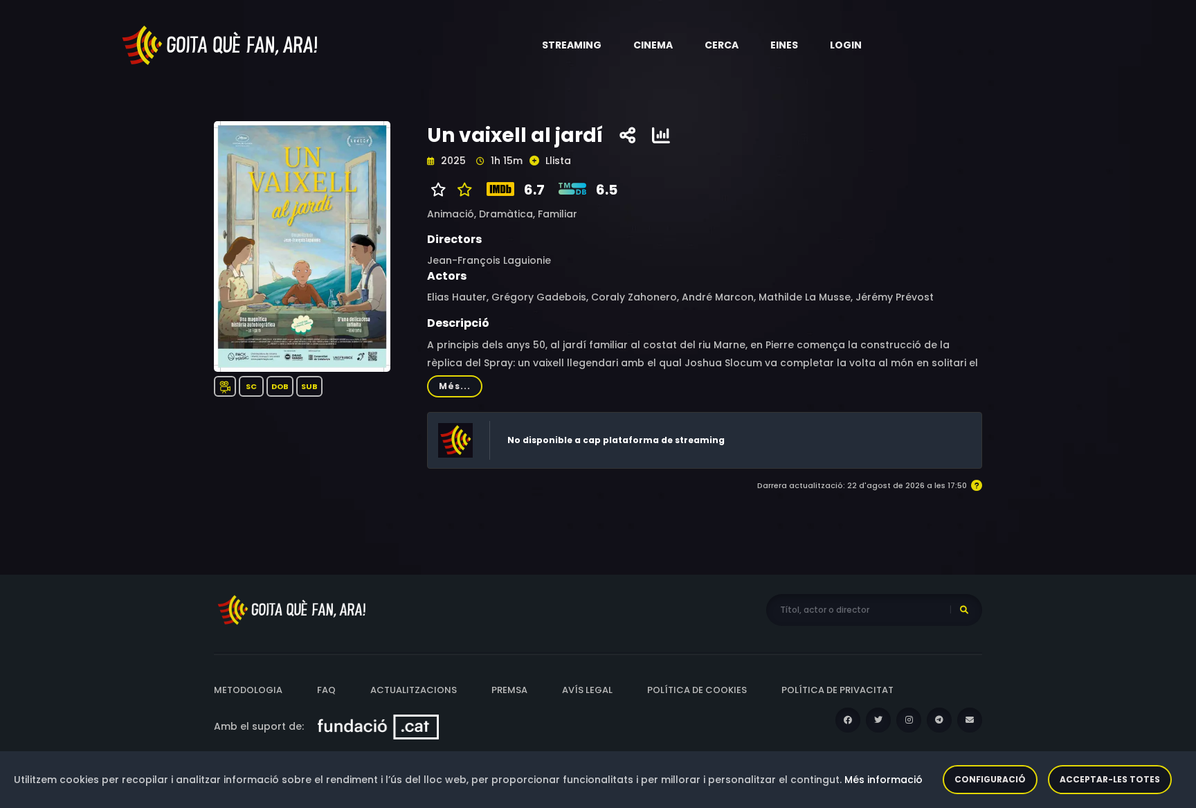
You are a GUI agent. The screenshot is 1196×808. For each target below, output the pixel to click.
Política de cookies (697, 690)
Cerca (722, 45)
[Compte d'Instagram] (908, 720)
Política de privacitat (837, 690)
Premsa (509, 690)
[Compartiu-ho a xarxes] (627, 135)
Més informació (883, 780)
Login (846, 45)
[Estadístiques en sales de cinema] (661, 135)
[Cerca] (964, 610)
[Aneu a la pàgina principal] (221, 44)
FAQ (326, 690)
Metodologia (248, 690)
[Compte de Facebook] (847, 720)
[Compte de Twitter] (878, 720)
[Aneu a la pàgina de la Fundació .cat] (378, 726)
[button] (571, 45)
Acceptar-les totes (1110, 779)
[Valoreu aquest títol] (461, 189)
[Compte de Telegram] (939, 720)
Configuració (990, 779)
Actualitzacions (413, 690)
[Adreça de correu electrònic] (969, 720)
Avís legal (587, 690)
